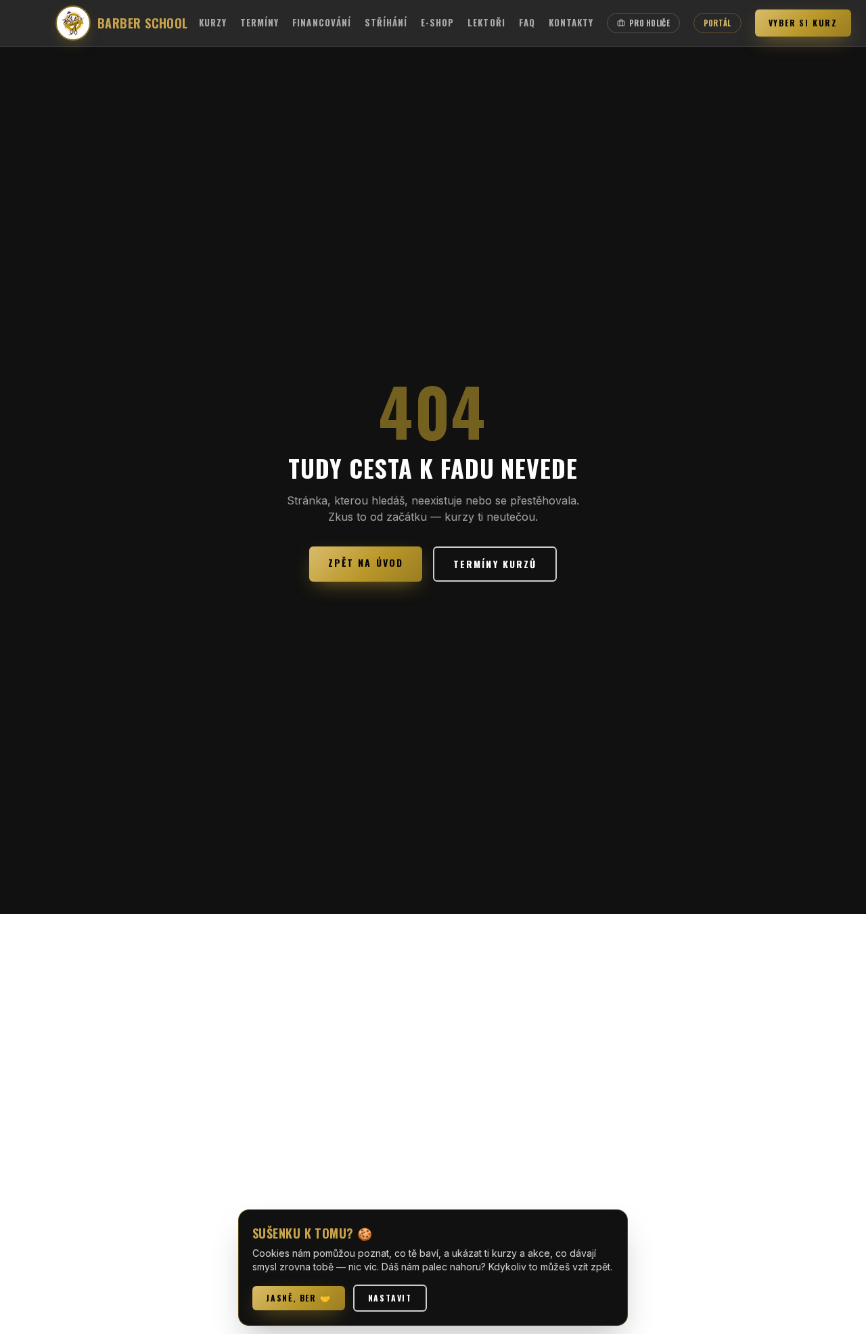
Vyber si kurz (803, 22)
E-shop (437, 22)
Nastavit (390, 1298)
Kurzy (213, 22)
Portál (717, 23)
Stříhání (386, 22)
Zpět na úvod (365, 562)
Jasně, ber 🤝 (299, 1298)
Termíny (259, 22)
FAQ (527, 22)
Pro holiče (649, 23)
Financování (321, 22)
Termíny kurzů (495, 564)
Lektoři (486, 22)
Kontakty (571, 22)
